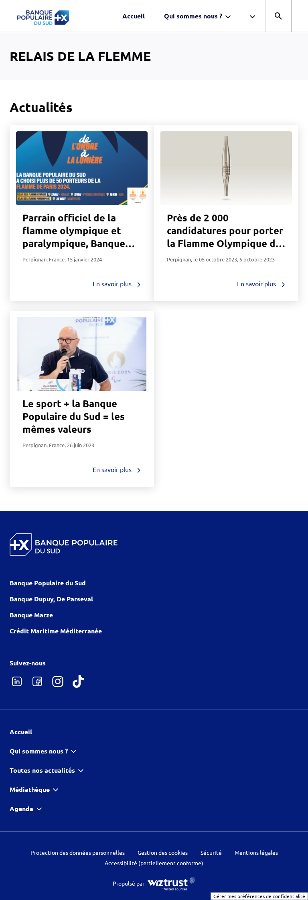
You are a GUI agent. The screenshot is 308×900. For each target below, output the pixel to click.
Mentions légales (256, 852)
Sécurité (211, 852)
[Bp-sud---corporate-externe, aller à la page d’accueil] (64, 16)
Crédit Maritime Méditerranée (56, 631)
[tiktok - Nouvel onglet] (78, 681)
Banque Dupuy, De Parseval (51, 599)
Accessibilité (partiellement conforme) (154, 863)
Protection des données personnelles (77, 852)
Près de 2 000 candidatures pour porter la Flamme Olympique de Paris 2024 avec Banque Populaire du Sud (225, 243)
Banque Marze (31, 615)
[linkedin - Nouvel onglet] (17, 681)
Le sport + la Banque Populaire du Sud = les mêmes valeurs (73, 416)
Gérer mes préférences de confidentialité (259, 896)
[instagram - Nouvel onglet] (58, 681)
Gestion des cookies (163, 852)
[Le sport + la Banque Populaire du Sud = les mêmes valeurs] (82, 354)
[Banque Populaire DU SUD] (64, 544)
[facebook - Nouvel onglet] (37, 681)
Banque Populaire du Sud (48, 583)
